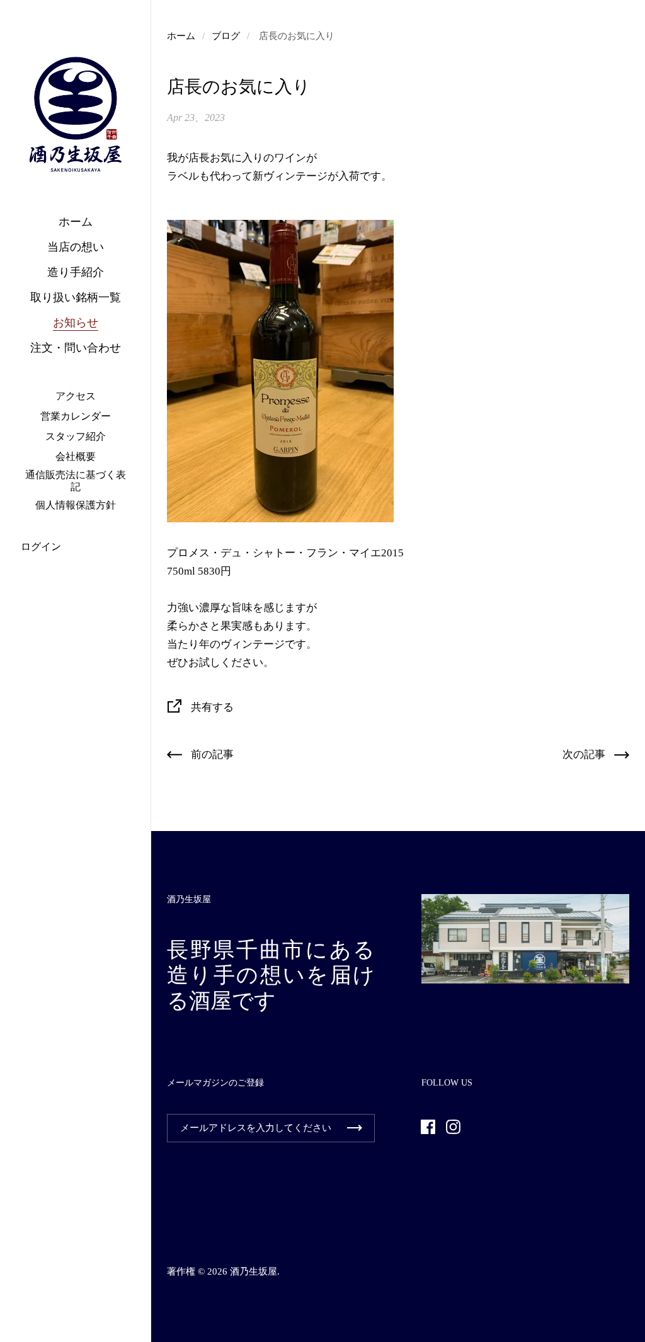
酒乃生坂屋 (253, 1271)
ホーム (181, 36)
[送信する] (354, 1128)
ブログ (226, 36)
